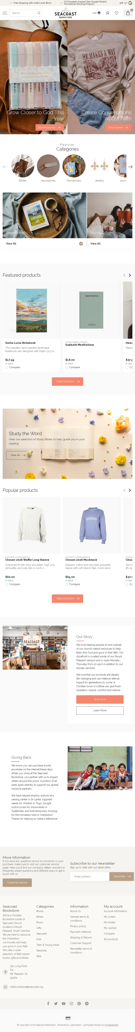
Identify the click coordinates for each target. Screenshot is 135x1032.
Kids (38, 939)
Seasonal (41, 950)
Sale (38, 956)
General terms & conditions (79, 918)
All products (111, 939)
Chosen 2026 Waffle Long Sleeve (27, 559)
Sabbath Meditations (79, 344)
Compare (14, 367)
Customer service (17, 882)
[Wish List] (116, 13)
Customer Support (80, 943)
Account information (115, 911)
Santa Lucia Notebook (20, 342)
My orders (110, 916)
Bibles (39, 916)
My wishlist (110, 928)
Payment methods (80, 931)
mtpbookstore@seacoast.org (26, 986)
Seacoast (41, 933)
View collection (65, 381)
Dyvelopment (111, 1025)
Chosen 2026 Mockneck (81, 559)
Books (40, 911)
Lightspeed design (92, 1025)
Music (39, 922)
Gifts (38, 928)
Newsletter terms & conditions (81, 950)
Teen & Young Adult (47, 944)
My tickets (109, 922)
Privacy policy (78, 926)
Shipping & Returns (81, 937)
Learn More (100, 710)
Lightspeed (75, 1025)
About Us (75, 911)
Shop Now (100, 699)
